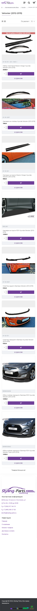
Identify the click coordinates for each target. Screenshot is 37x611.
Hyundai (23, 7)
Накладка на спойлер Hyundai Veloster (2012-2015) (19, 121)
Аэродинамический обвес (12, 7)
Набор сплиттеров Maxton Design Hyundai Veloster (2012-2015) (16, 66)
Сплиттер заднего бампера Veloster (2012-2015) (18, 286)
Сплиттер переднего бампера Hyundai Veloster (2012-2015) (18, 340)
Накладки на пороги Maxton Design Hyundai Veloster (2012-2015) (17, 176)
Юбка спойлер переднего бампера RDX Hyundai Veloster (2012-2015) (19, 396)
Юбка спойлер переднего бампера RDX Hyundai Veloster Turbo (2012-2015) (19, 451)
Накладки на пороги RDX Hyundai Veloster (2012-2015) (18, 231)
